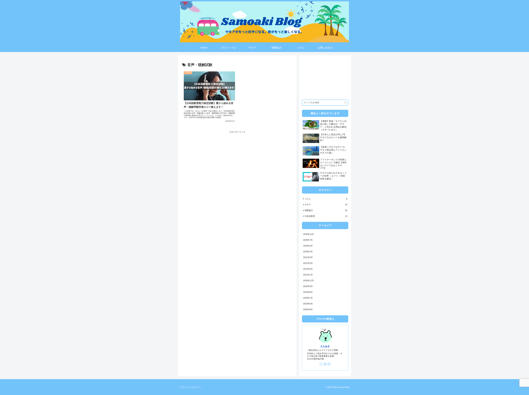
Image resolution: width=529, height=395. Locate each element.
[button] (345, 102)
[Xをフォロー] (321, 364)
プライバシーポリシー (190, 387)
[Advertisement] (237, 153)
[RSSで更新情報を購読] (329, 364)
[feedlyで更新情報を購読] (325, 364)
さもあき (325, 346)
